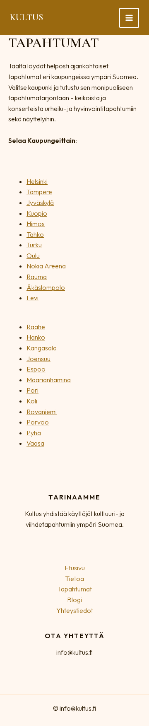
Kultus (26, 17)
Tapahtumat (75, 589)
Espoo (36, 369)
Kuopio (36, 213)
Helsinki (37, 181)
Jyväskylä (40, 202)
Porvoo (37, 422)
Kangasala (41, 348)
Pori (32, 390)
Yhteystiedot (74, 610)
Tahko (35, 234)
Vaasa (35, 443)
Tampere (39, 192)
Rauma (36, 277)
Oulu (33, 255)
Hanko (35, 337)
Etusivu (75, 568)
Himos (35, 223)
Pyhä (33, 433)
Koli (31, 401)
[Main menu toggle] (129, 18)
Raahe (35, 327)
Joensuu (38, 359)
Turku (34, 245)
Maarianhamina (48, 380)
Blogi (74, 600)
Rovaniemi (41, 412)
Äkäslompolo (45, 287)
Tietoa (74, 578)
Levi (32, 298)
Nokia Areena (46, 266)
